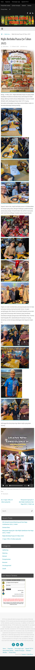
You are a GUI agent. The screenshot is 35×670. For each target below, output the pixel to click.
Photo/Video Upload (5, 5)
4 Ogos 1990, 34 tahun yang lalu (7, 501)
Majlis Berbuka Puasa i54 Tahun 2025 (13, 536)
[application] (17, 458)
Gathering (7, 34)
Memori (4, 556)
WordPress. (30, 654)
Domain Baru (6, 527)
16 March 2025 (15, 46)
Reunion (4, 562)
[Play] (3, 486)
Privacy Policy (4, 9)
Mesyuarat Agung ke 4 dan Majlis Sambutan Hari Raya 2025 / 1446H (26, 502)
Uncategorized (6, 565)
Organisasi (7, 1)
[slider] (16, 485)
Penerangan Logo (16, 1)
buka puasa (10, 489)
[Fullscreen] (32, 486)
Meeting (4, 553)
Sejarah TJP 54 (25, 1)
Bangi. (4, 489)
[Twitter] (30, 13)
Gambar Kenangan (16, 5)
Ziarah (4, 568)
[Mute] (29, 486)
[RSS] (32, 13)
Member (29, 5)
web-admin (5, 46)
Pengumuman (6, 559)
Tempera (24, 654)
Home (2, 1)
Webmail (24, 5)
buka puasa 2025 (17, 489)
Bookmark (5, 494)
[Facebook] (27, 13)
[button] (17, 457)
